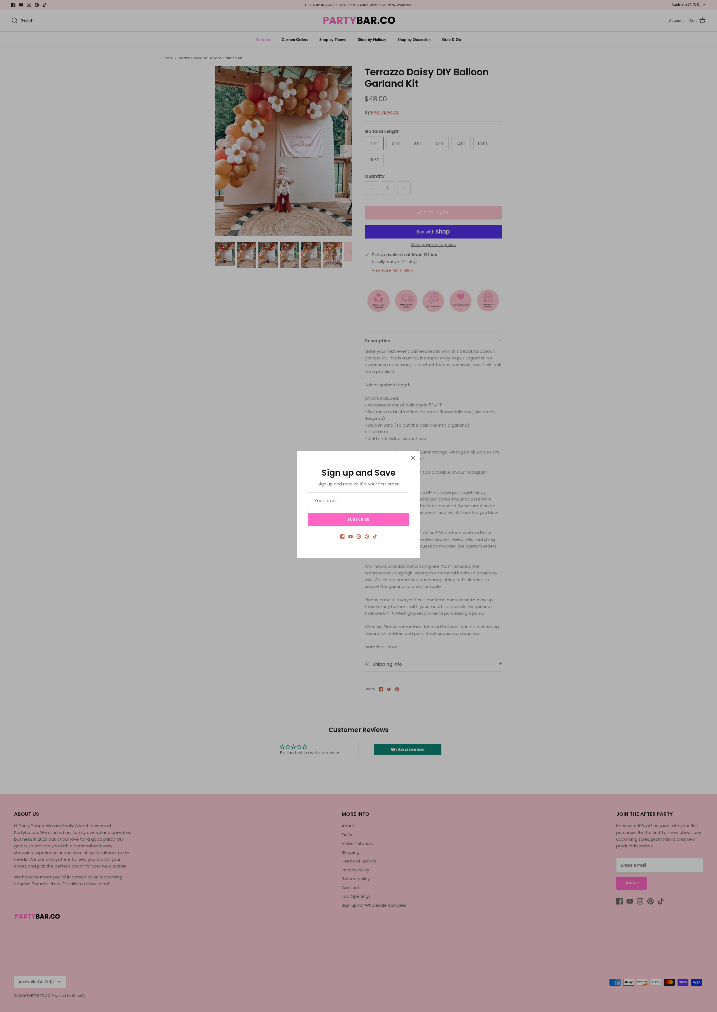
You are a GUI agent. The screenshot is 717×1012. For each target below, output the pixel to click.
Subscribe (358, 519)
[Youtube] (350, 536)
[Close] (413, 458)
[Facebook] (342, 536)
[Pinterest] (367, 536)
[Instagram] (359, 536)
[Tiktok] (375, 536)
